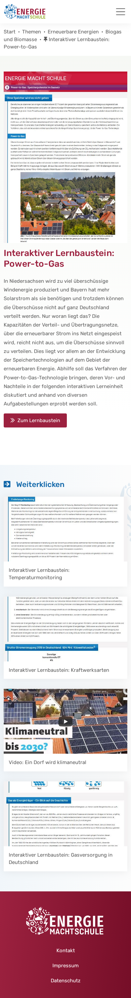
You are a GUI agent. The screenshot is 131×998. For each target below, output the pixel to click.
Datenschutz (66, 981)
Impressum (65, 966)
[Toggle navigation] (120, 11)
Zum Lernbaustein (38, 420)
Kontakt (65, 951)
